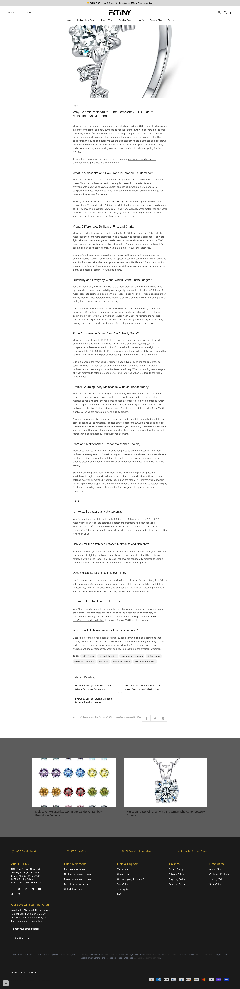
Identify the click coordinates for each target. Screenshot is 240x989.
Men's (141, 20)
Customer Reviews (219, 874)
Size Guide (122, 884)
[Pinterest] (33, 889)
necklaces (109, 954)
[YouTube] (39, 889)
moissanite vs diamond (145, 661)
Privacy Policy (176, 874)
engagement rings (131, 487)
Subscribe (22, 938)
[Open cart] (231, 12)
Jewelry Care (124, 889)
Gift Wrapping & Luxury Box (132, 879)
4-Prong (77, 869)
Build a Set (78, 889)
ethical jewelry (153, 656)
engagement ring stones (132, 656)
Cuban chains (169, 954)
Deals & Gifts (156, 20)
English (29, 12)
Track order (123, 869)
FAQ (119, 894)
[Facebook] (12, 889)
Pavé (89, 874)
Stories (171, 20)
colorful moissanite (204, 954)
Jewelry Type (107, 20)
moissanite (103, 661)
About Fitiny (215, 869)
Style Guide (215, 884)
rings (69, 954)
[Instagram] (26, 889)
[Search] (225, 12)
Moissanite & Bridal (86, 20)
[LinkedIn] (19, 894)
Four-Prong (81, 874)
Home (69, 20)
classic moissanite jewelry (142, 159)
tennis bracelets (151, 954)
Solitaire (74, 879)
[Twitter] (19, 889)
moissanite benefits (121, 661)
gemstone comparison (84, 661)
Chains (85, 884)
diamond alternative (108, 656)
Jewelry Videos (217, 879)
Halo (84, 869)
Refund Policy (176, 869)
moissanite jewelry (113, 201)
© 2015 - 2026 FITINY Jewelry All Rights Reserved (31, 980)
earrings (85, 954)
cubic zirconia (88, 656)
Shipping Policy (177, 879)
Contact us (123, 874)
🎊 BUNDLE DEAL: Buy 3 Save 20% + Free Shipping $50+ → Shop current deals (120, 3)
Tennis (78, 884)
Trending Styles (126, 20)
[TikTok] (12, 894)
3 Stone (87, 879)
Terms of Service (178, 884)
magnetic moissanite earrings (147, 958)
